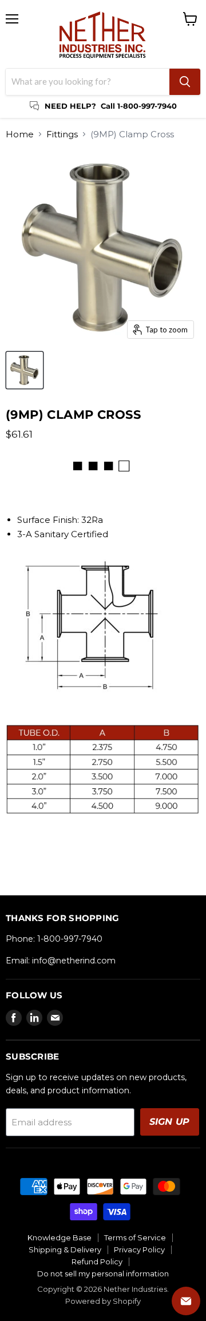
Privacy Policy (139, 1249)
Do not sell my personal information (103, 1273)
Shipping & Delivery (65, 1249)
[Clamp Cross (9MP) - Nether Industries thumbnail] (24, 370)
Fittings (62, 134)
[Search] (184, 82)
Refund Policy (97, 1261)
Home (20, 134)
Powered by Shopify (103, 1301)
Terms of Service (135, 1237)
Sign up (169, 1121)
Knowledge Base (59, 1237)
